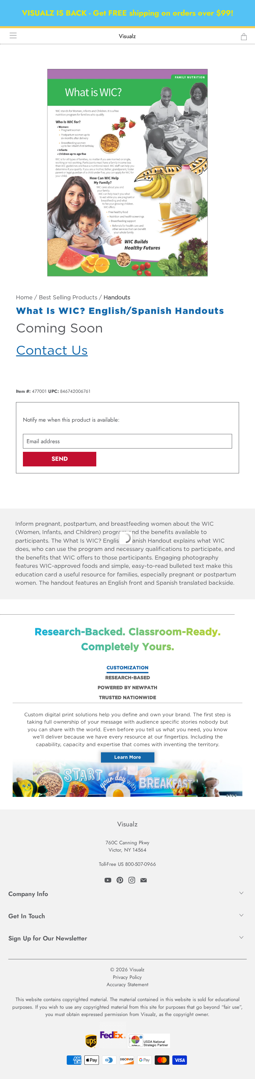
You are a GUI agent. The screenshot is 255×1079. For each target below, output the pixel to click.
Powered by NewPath (127, 688)
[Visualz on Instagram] (131, 880)
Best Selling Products (68, 297)
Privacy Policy (127, 977)
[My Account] (11, 35)
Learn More (127, 757)
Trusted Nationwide (127, 698)
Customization (127, 668)
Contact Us (52, 351)
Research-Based (127, 678)
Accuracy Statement (127, 984)
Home (24, 297)
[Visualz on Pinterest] (120, 880)
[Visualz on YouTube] (108, 880)
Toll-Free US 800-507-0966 (127, 864)
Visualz (127, 36)
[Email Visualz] (143, 880)
